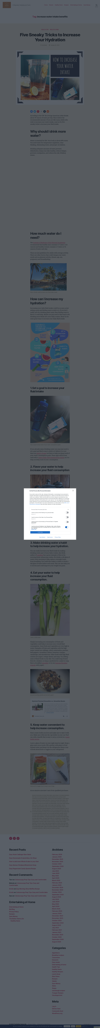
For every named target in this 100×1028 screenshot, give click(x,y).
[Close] (73, 491)
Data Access (50, 537)
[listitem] (50, 509)
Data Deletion (42, 537)
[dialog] (50, 514)
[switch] (67, 512)
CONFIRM (40, 532)
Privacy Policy (58, 537)
